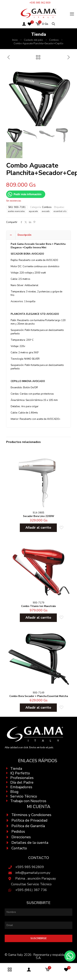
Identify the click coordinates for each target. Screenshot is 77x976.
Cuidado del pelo (33, 40)
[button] (70, 956)
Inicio (15, 40)
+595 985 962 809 (39, 2)
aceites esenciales (16, 211)
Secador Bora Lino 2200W (38, 516)
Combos (54, 40)
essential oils (60, 211)
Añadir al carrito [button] (38, 527)
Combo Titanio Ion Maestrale (38, 606)
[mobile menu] (72, 14)
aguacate (33, 211)
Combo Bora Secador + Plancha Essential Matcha (38, 696)
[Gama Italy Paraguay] (38, 13)
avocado (46, 211)
